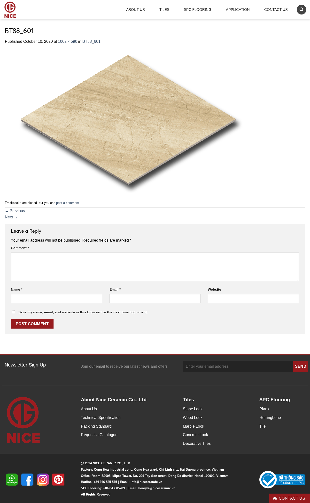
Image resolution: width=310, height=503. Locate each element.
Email (115, 289)
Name (16, 289)
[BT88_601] (126, 121)
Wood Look (192, 418)
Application (238, 9)
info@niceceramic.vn (146, 482)
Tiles (164, 9)
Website (214, 289)
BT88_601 (91, 41)
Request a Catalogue (99, 435)
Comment (20, 248)
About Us (135, 9)
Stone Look (192, 409)
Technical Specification (101, 418)
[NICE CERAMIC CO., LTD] (17, 9)
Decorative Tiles (197, 443)
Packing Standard (96, 426)
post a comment (67, 203)
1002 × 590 (67, 41)
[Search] (301, 9)
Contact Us (276, 9)
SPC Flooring (197, 9)
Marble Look (193, 426)
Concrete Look (195, 435)
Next (11, 217)
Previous (15, 211)
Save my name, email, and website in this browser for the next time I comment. (83, 312)
